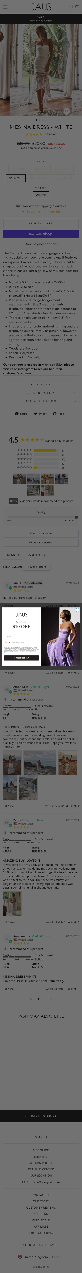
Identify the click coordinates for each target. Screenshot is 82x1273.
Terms (5, 652)
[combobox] (7, 642)
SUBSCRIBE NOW (21, 658)
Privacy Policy (33, 651)
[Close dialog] (77, 610)
